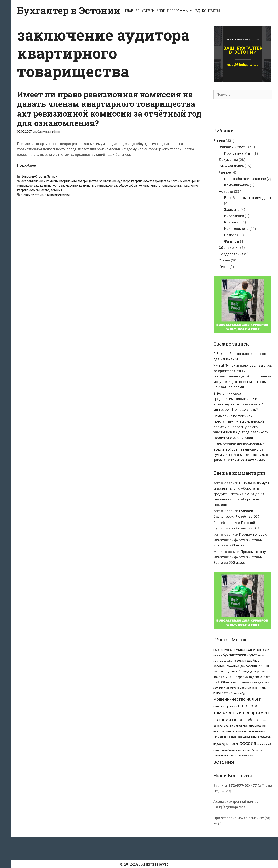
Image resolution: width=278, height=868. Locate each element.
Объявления (229, 247)
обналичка (241, 725)
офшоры (265, 736)
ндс (264, 720)
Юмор (223, 267)
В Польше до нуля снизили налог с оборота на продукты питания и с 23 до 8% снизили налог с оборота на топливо (241, 494)
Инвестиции (234, 216)
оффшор (232, 737)
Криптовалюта (236, 228)
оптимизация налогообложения (245, 731)
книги (217, 693)
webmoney (226, 650)
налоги (254, 699)
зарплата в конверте (224, 688)
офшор (255, 736)
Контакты (211, 11)
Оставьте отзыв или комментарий (45, 195)
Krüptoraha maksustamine (245, 179)
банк (259, 649)
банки (266, 649)
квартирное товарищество (59, 185)
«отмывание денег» (244, 649)
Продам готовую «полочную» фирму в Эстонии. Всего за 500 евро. (240, 539)
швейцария (247, 755)
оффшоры (244, 736)
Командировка (236, 185)
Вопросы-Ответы (33, 176)
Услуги (148, 11)
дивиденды (247, 671)
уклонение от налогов (227, 755)
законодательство (260, 682)
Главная (132, 11)
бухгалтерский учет (240, 655)
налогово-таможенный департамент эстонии (242, 712)
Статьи (224, 260)
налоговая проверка (225, 706)
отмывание (219, 736)
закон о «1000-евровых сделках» (238, 677)
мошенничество (229, 699)
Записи (52, 176)
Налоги (230, 235)
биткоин (217, 655)
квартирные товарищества (98, 185)
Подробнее (26, 165)
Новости (226, 191)
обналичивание (223, 726)
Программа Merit (238, 153)
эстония (56, 190)
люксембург (240, 693)
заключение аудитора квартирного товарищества (134, 181)
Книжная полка (231, 166)
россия (247, 743)
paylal (216, 650)
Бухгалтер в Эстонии (68, 10)
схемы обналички (252, 750)
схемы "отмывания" (231, 750)
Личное (225, 172)
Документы (228, 159)
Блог (160, 11)
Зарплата (232, 209)
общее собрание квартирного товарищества (150, 185)
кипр (263, 688)
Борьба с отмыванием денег (248, 198)
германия (240, 660)
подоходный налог (225, 744)
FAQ (197, 11)
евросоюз (261, 671)
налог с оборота (247, 720)
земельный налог (248, 687)
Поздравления (231, 254)
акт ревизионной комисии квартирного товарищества (59, 181)
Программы (177, 11)
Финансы (231, 241)
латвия (226, 693)
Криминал (232, 222)
